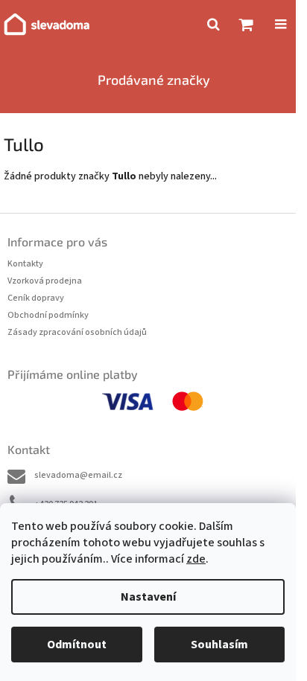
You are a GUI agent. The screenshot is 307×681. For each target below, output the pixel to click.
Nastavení (148, 597)
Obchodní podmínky (48, 315)
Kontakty (25, 264)
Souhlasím (219, 644)
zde (196, 559)
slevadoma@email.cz (78, 475)
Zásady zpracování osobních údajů (77, 332)
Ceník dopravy (35, 298)
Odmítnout (77, 644)
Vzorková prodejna (44, 281)
